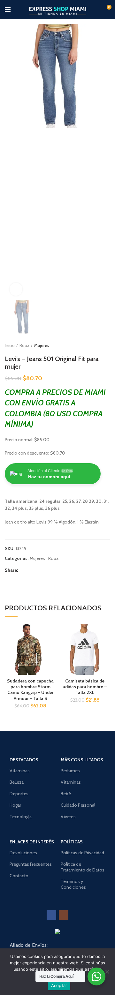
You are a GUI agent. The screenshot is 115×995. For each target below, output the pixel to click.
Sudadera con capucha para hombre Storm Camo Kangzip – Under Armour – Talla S (30, 689)
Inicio (10, 345)
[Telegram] (52, 570)
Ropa (24, 345)
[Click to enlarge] (16, 289)
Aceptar (59, 985)
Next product (107, 345)
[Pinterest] (38, 570)
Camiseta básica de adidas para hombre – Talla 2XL (85, 686)
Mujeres (41, 345)
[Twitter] (30, 570)
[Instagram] (63, 915)
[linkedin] (45, 570)
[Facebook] (23, 570)
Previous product (94, 345)
